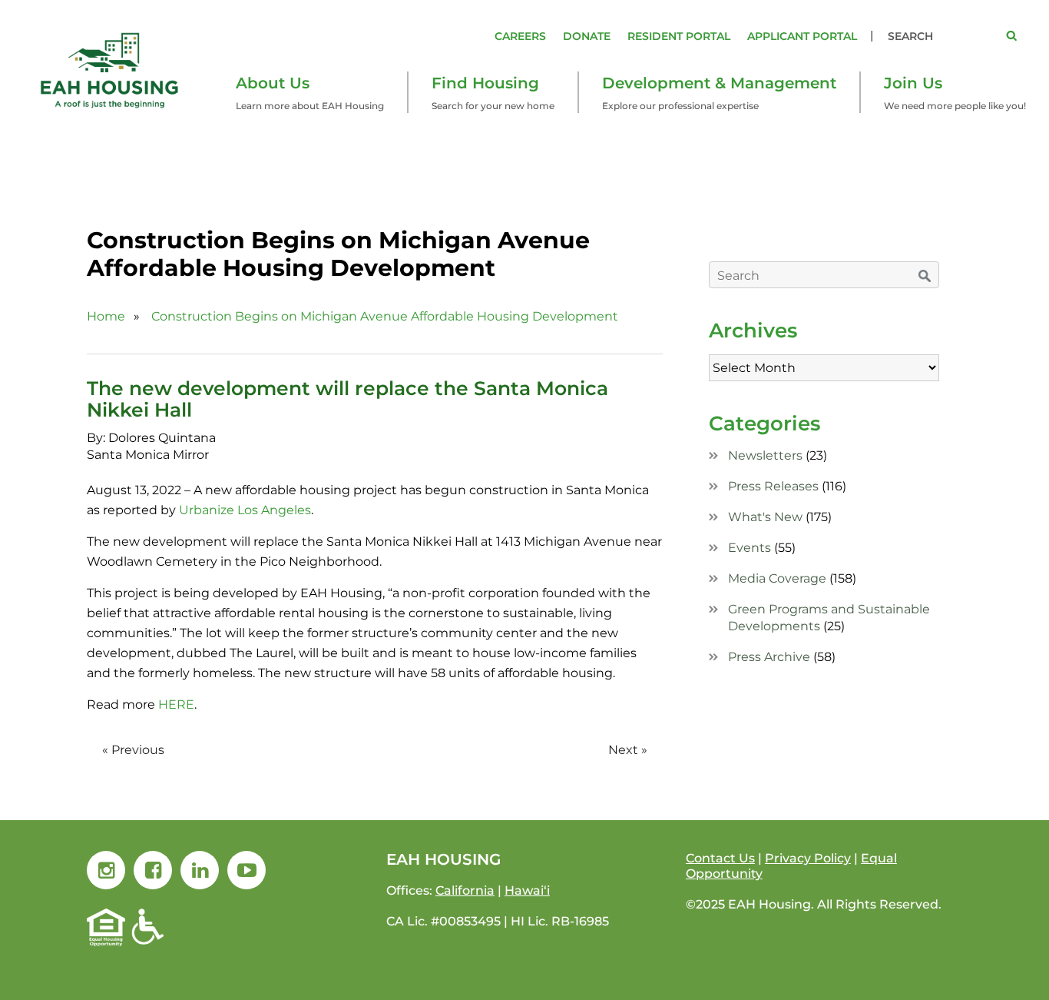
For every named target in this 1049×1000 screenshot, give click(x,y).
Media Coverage (777, 578)
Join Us (913, 83)
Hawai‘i (527, 890)
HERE (176, 704)
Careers (520, 36)
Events (749, 547)
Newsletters (765, 455)
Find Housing (485, 83)
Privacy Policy (808, 858)
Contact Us (720, 858)
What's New (765, 517)
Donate (587, 36)
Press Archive (769, 657)
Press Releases (773, 486)
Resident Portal (678, 36)
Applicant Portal (802, 36)
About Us (272, 83)
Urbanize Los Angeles (243, 510)
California (465, 890)
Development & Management (719, 83)
